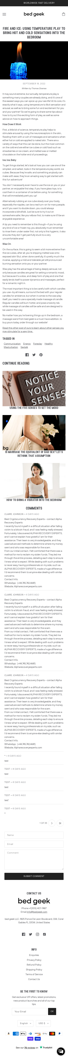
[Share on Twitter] (34, 355)
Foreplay (37, 343)
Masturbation (11, 347)
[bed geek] (34, 14)
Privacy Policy (34, 960)
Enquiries (34, 955)
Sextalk (24, 347)
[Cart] (64, 14)
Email (10, 843)
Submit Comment (34, 876)
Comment (13, 852)
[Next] (51, 823)
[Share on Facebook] (27, 355)
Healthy (49, 343)
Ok (52, 1011)
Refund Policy (34, 964)
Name (10, 834)
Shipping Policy (34, 969)
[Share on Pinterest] (40, 355)
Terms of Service (34, 974)
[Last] (60, 823)
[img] (23, 934)
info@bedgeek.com (37, 912)
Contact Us (34, 979)
